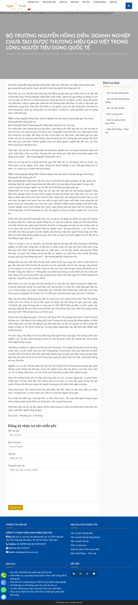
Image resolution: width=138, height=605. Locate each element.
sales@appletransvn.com (26, 552)
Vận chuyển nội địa (116, 108)
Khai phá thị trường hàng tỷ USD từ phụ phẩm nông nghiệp (38, 582)
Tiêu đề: (11, 454)
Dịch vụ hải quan (115, 114)
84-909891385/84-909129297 (31, 544)
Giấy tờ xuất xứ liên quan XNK (115, 121)
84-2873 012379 (21, 548)
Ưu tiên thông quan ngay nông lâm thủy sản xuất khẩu (35, 588)
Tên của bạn (13, 431)
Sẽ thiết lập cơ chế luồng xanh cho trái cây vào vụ (33, 585)
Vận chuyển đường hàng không (117, 100)
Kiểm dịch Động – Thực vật (117, 131)
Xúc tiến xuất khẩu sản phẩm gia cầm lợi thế (31, 572)
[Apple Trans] (16, 6)
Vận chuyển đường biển (118, 93)
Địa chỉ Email (14, 442)
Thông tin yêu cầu (16, 466)
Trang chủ (10, 54)
